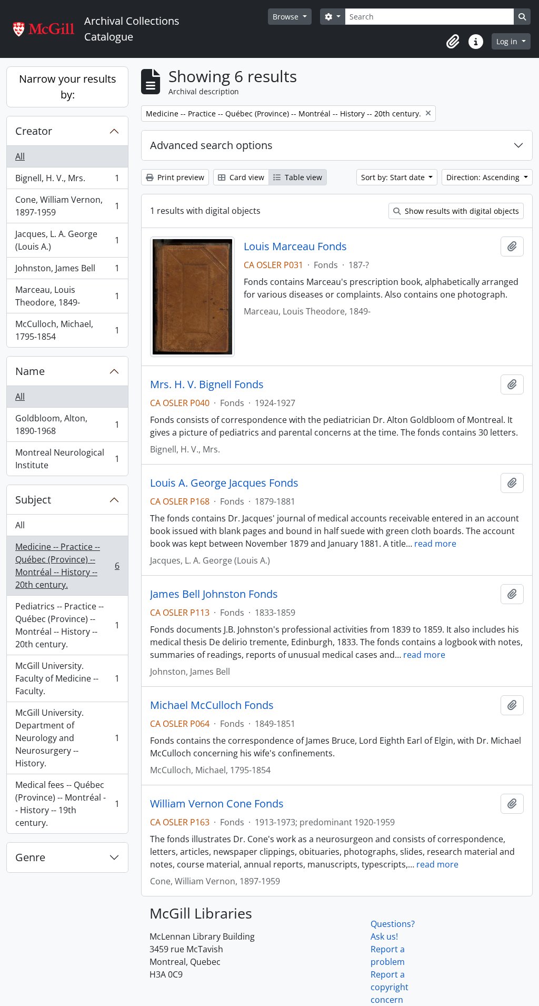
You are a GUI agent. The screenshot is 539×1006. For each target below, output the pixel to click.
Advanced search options (211, 145)
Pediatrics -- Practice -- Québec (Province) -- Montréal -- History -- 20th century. (67, 625)
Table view (302, 177)
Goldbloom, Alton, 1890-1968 (67, 424)
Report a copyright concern (389, 987)
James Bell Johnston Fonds (214, 594)
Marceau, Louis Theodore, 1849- (67, 296)
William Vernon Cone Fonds (217, 803)
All (20, 156)
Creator (33, 131)
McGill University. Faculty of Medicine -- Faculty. (67, 678)
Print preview (179, 177)
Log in (508, 41)
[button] (452, 41)
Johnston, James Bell (67, 270)
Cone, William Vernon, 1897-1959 (67, 206)
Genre (30, 857)
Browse (287, 17)
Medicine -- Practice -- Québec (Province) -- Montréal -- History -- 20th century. (67, 565)
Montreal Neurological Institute (67, 459)
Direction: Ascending (484, 177)
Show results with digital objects (461, 211)
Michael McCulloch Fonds (212, 705)
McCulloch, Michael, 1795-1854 (67, 330)
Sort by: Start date (394, 177)
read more (435, 543)
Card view (245, 177)
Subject (33, 499)
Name (30, 371)
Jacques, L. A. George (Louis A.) (67, 240)
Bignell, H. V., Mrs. (67, 180)
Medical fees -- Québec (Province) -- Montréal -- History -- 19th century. (67, 804)
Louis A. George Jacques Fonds (224, 483)
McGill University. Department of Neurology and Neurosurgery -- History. (67, 738)
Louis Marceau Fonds (295, 246)
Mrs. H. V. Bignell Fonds (207, 384)
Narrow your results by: (67, 87)
